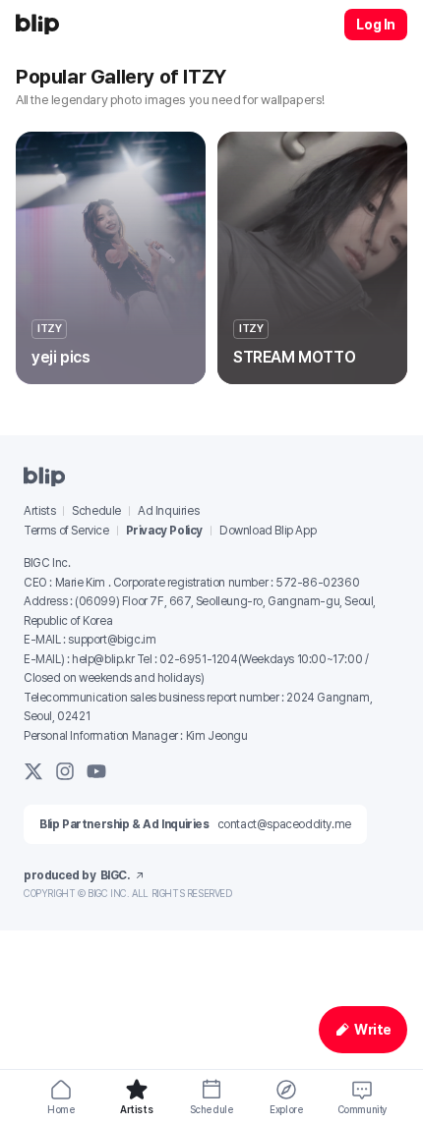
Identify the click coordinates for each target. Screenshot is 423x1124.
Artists (39, 511)
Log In (375, 24)
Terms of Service (66, 530)
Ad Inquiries (168, 511)
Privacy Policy (164, 530)
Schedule (96, 511)
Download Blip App (267, 530)
